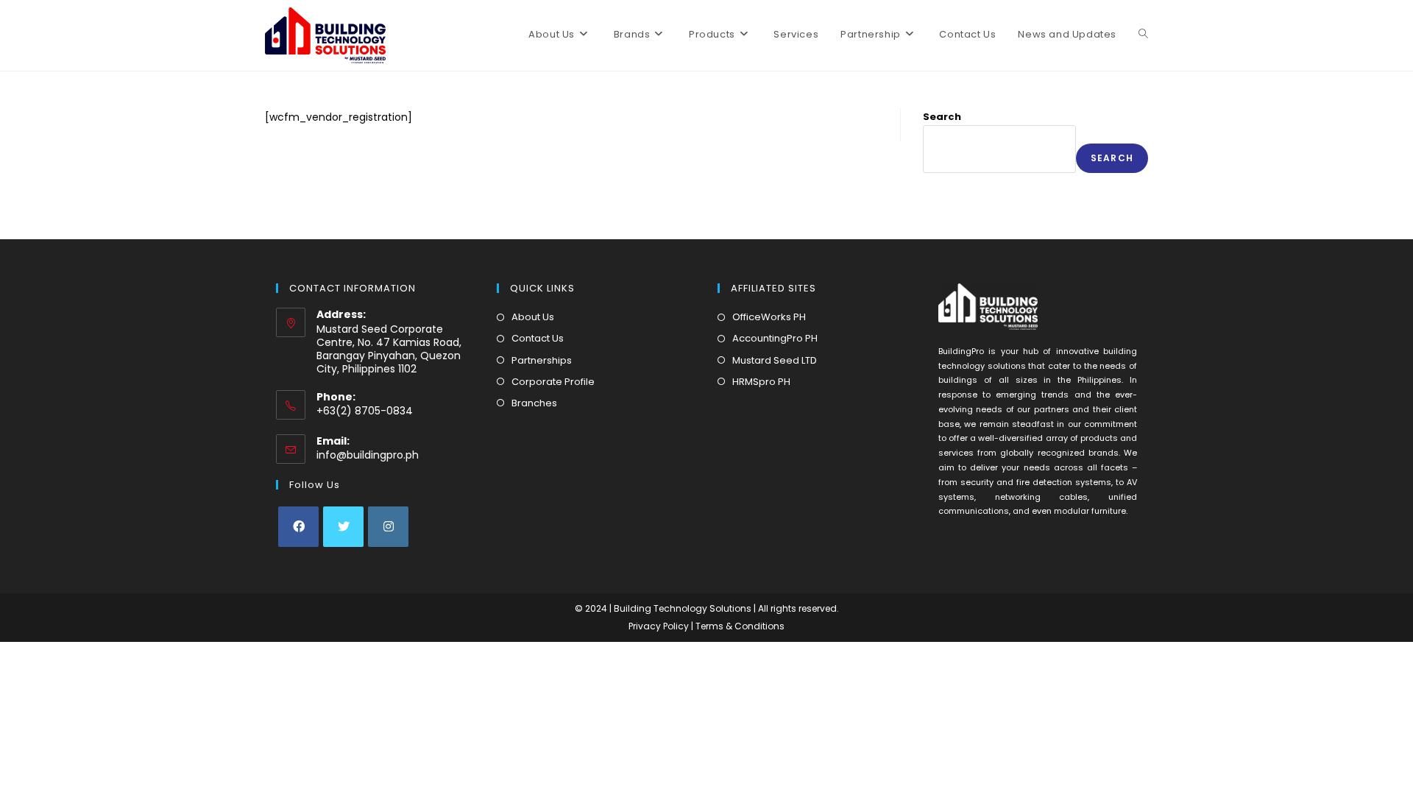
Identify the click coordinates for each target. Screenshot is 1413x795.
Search (942, 117)
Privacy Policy (659, 626)
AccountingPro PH (775, 338)
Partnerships (541, 360)
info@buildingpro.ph (367, 455)
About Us (532, 317)
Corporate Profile (553, 382)
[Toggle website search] (1143, 34)
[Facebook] (298, 526)
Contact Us (537, 338)
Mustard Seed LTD (774, 360)
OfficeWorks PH (769, 317)
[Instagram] (388, 526)
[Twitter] (343, 526)
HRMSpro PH (761, 382)
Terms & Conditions (740, 626)
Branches (534, 403)
